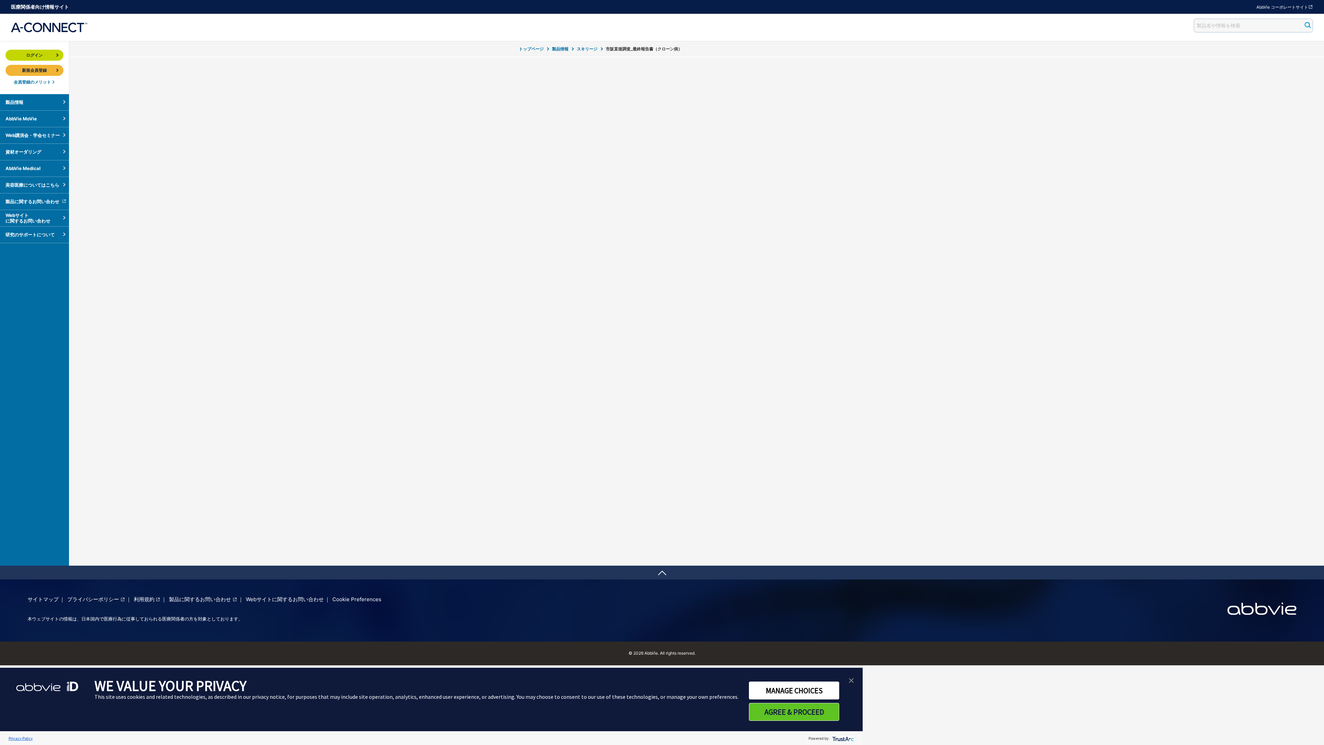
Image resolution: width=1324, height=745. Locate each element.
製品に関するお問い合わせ (32, 201)
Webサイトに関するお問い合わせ (28, 217)
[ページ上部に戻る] (662, 572)
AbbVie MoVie (21, 118)
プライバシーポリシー (93, 599)
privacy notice (268, 696)
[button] (851, 679)
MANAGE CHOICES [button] (794, 690)
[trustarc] (842, 738)
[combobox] (1253, 25)
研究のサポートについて (30, 234)
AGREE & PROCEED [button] (794, 712)
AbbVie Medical (23, 168)
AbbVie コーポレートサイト (1282, 7)
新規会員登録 (34, 70)
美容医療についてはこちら (32, 185)
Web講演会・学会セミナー (33, 135)
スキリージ (587, 48)
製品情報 (560, 48)
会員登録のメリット (32, 82)
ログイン (34, 55)
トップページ (531, 48)
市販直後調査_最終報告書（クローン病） (644, 48)
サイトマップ (43, 599)
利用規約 (144, 599)
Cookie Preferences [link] (356, 599)
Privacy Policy (21, 738)
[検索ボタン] (1305, 25)
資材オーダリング (23, 152)
